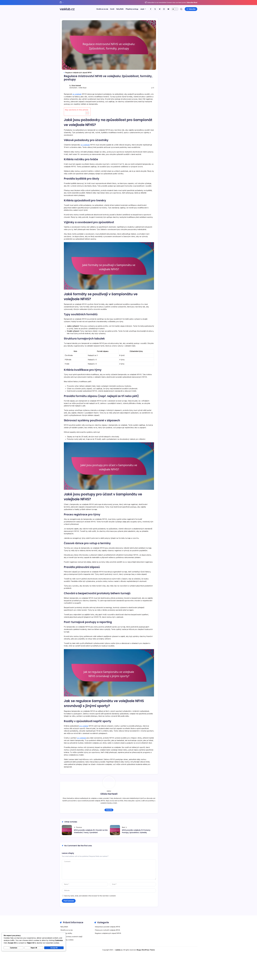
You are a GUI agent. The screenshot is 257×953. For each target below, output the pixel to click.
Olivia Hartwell (76, 85)
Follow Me (109, 810)
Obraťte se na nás (66, 930)
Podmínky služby (66, 933)
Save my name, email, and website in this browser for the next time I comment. (90, 896)
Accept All (53, 948)
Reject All (34, 948)
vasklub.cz (67, 9)
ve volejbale (76, 94)
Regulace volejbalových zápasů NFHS (108, 933)
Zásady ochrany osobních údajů (71, 937)
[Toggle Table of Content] (86, 113)
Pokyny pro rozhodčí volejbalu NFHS (107, 930)
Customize (13, 948)
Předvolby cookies (66, 940)
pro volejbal (83, 726)
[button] (175, 9)
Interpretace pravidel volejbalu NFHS (107, 927)
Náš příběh (64, 927)
